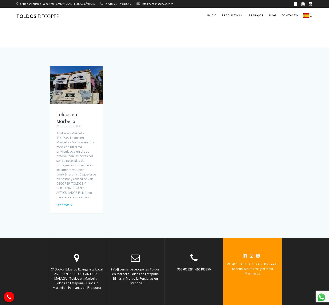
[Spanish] (308, 16)
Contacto (289, 15)
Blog (272, 15)
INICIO (212, 15)
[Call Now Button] (9, 297)
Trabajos (255, 15)
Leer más (62, 205)
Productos (231, 15)
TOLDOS (37, 16)
